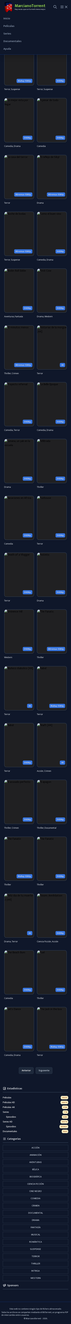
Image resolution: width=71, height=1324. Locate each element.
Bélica (35, 1169)
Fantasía (35, 1227)
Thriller (35, 1264)
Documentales (12, 41)
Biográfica (36, 1177)
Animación (36, 1155)
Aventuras (35, 1162)
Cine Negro (35, 1191)
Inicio (6, 18)
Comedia (35, 1198)
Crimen (35, 1206)
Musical (35, 1235)
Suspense (35, 1249)
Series (7, 33)
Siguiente (44, 1070)
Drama (35, 1220)
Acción (35, 1148)
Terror (36, 1256)
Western (36, 1278)
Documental (35, 1213)
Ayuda (7, 49)
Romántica (35, 1242)
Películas (8, 26)
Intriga (35, 1271)
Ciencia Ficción (35, 1184)
